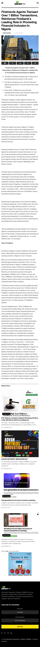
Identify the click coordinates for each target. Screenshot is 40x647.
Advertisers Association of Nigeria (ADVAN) (18, 639)
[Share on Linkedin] (20, 63)
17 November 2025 (7, 427)
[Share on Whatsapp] (27, 63)
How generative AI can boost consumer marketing (18, 500)
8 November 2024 (6, 546)
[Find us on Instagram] (8, 633)
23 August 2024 (6, 507)
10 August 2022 (18, 33)
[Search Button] (38, 3)
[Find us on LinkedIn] (11, 633)
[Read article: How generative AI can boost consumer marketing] (20, 485)
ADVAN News (6, 414)
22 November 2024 (7, 468)
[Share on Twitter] (12, 63)
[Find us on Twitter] (5, 633)
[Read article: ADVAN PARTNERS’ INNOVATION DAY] (20, 443)
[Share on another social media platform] (35, 63)
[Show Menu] (2, 3)
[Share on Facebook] (5, 63)
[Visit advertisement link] (20, 564)
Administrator (7, 33)
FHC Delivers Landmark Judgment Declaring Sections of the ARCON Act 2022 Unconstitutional (19, 419)
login (7, 551)
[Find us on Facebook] (1, 633)
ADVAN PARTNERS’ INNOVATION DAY (14, 459)
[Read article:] (20, 524)
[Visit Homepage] (20, 3)
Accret (5, 641)
